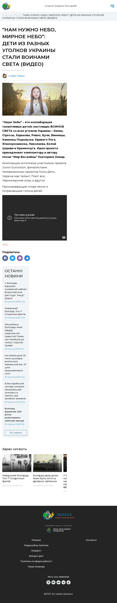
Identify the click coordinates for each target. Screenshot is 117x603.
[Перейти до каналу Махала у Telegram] (64, 582)
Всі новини (16, 432)
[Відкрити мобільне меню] (112, 6)
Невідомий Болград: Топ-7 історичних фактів (15, 311)
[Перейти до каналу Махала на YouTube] (58, 582)
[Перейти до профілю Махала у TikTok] (69, 582)
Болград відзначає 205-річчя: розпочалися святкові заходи (14, 414)
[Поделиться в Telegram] (27, 258)
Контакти (91, 540)
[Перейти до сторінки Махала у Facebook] (53, 582)
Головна (36, 540)
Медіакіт (36, 550)
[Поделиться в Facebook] (5, 258)
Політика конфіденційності (36, 561)
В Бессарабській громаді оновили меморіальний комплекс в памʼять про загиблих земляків (15, 391)
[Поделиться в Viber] (20, 258)
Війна (5, 244)
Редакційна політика (36, 545)
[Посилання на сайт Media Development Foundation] (58, 530)
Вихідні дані (36, 556)
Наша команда (36, 566)
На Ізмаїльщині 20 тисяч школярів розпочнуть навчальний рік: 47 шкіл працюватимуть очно (15, 364)
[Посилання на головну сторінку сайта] (58, 516)
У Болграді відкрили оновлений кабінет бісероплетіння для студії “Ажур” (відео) (16, 291)
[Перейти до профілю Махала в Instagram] (48, 582)
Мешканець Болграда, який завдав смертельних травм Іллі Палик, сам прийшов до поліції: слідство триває (14, 335)
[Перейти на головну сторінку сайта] (6, 6)
